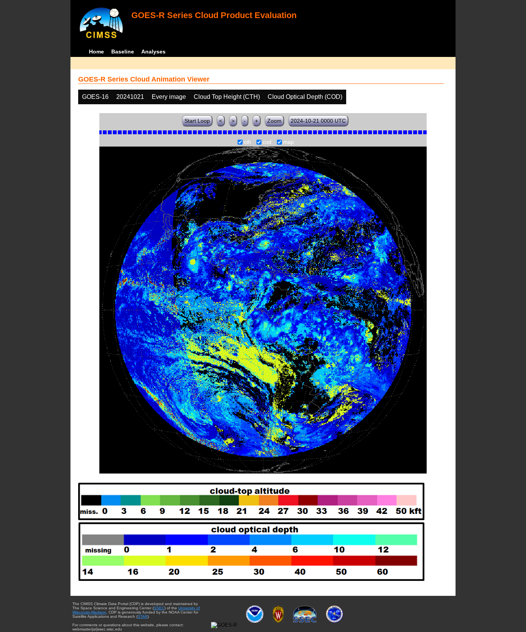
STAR (142, 616)
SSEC (159, 608)
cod (267, 142)
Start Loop (197, 121)
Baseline (122, 51)
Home (96, 51)
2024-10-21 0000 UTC (318, 121)
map (288, 142)
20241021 (130, 96)
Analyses (153, 51)
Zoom (274, 121)
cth (247, 142)
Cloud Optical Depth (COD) (305, 96)
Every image (169, 96)
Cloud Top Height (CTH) (227, 96)
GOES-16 (95, 96)
